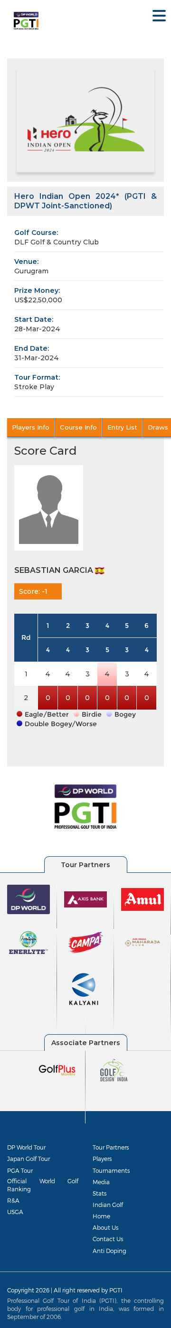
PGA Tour (20, 1170)
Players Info (30, 427)
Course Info (78, 427)
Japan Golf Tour (28, 1158)
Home (101, 1216)
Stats (99, 1193)
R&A (13, 1200)
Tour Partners (111, 1147)
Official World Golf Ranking (42, 1185)
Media (101, 1181)
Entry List (122, 427)
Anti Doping (109, 1250)
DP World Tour (26, 1147)
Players (102, 1158)
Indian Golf (108, 1204)
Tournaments (111, 1170)
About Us (105, 1227)
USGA (15, 1211)
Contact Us (108, 1238)
